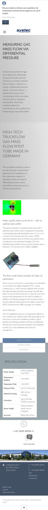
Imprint (5, 490)
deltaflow (37, 233)
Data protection (9, 492)
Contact (24, 350)
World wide (7, 487)
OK (5, 22)
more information (8, 17)
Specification (24, 340)
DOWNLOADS (24, 345)
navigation (4, 32)
